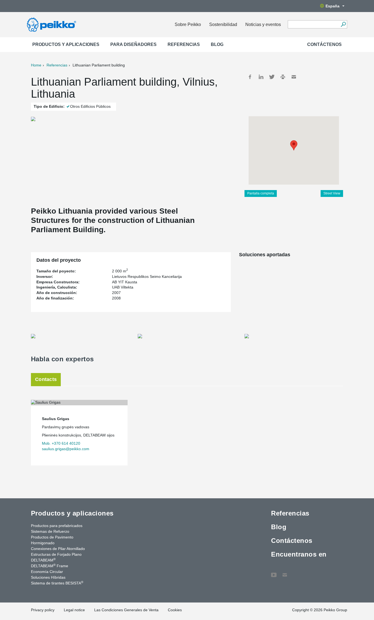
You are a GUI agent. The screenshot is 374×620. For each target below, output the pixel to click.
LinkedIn (261, 77)
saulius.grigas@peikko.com (65, 449)
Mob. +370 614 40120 (61, 443)
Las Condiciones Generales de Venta (126, 610)
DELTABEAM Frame (49, 565)
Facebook (250, 77)
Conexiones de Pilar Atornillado (58, 548)
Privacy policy (42, 610)
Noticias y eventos (263, 24)
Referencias (184, 44)
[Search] (343, 24)
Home (36, 65)
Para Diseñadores (133, 44)
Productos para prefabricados (56, 525)
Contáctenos (324, 44)
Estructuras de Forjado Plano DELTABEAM (56, 557)
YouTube (274, 572)
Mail (294, 77)
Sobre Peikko (188, 24)
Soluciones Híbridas (48, 577)
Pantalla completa (260, 193)
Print (283, 77)
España (333, 6)
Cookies (175, 610)
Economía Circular (47, 571)
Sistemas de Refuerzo (50, 531)
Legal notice (74, 610)
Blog (217, 44)
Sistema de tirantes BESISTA (57, 582)
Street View (331, 193)
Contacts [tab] (46, 379)
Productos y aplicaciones (65, 44)
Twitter (272, 77)
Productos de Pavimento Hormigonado (52, 540)
